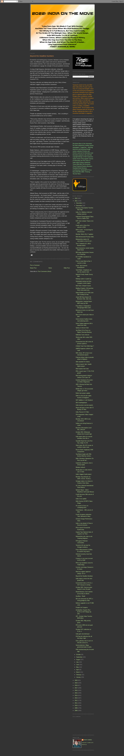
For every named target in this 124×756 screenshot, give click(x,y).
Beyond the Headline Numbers (84, 576)
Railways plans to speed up (83, 278)
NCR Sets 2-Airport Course (83, 285)
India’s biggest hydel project (83, 474)
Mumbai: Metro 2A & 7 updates (84, 234)
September (79, 657)
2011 (76, 703)
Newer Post (33, 268)
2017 (76, 688)
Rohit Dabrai (88, 739)
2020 (76, 680)
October (78, 654)
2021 (76, 201)
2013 (76, 698)
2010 (76, 705)
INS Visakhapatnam (81, 402)
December (79, 203)
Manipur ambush (80, 467)
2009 (76, 708)
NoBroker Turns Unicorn (82, 334)
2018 (76, 685)
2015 (76, 693)
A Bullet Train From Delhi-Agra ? (85, 346)
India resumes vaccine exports (84, 405)
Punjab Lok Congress (82, 607)
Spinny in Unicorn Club (82, 328)
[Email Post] (31, 255)
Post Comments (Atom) (44, 271)
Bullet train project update (83, 393)
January (78, 677)
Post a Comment (35, 265)
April (77, 669)
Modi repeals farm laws (82, 368)
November (79, 205)
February (79, 674)
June (77, 664)
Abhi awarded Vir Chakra (83, 361)
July (77, 662)
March (78, 672)
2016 (76, 690)
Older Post (67, 268)
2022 (76, 198)
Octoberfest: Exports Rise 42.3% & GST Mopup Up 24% (83, 611)
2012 (76, 700)
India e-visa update (81, 498)
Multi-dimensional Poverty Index (85, 236)
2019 (76, 683)
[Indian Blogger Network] (80, 190)
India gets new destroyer (83, 634)
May (77, 667)
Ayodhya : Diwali (80, 596)
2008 (76, 710)
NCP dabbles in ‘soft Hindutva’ (84, 400)
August (78, 659)
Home (50, 268)
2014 (76, 695)
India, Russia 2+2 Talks (82, 412)
